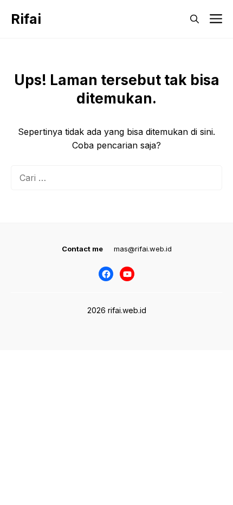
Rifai (26, 19)
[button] (194, 19)
